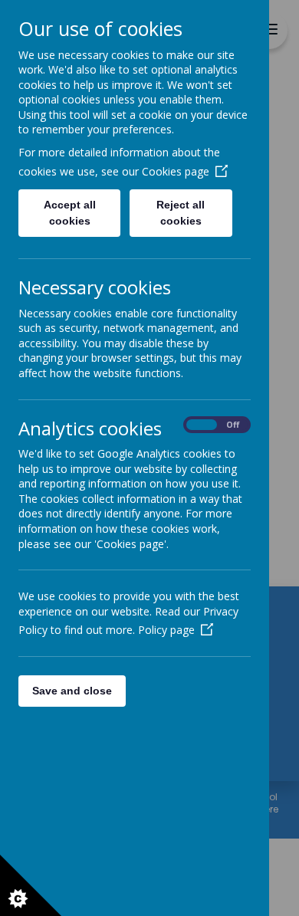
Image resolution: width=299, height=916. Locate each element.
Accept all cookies (70, 213)
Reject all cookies (180, 213)
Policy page (166, 629)
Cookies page (175, 171)
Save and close (72, 691)
